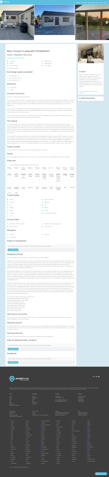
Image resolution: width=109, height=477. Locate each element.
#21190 (15, 46)
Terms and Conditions (82, 396)
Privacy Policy (80, 397)
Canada (10, 413)
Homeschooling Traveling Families (61, 413)
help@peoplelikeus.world (63, 399)
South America (35, 402)
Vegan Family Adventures (60, 415)
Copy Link (9, 58)
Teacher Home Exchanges (82, 413)
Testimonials (11, 403)
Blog (89, 2)
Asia (33, 400)
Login (101, 2)
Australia (57, 411)
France (33, 412)
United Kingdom (12, 412)
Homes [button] (78, 2)
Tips (10, 400)
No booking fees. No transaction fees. (16, 416)
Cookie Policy (80, 398)
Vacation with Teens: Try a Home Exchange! (40, 415)
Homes (10, 396)
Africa (33, 401)
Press (10, 402)
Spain (79, 411)
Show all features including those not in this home (24, 165)
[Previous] (2, 22)
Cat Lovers (34, 413)
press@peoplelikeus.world (62, 401)
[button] (74, 3)
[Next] (107, 22)
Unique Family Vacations (82, 412)
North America (35, 397)
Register (15, 249)
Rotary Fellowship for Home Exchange (62, 412)
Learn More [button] (84, 2)
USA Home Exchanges (13, 415)
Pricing (93, 2)
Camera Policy (81, 401)
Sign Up (105, 2)
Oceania (33, 398)
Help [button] (97, 2)
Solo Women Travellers (82, 415)
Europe (33, 396)
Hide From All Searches (18, 58)
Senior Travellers (35, 411)
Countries (34, 403)
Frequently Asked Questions (14, 405)
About (10, 398)
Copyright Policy (81, 400)
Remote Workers (12, 411)
